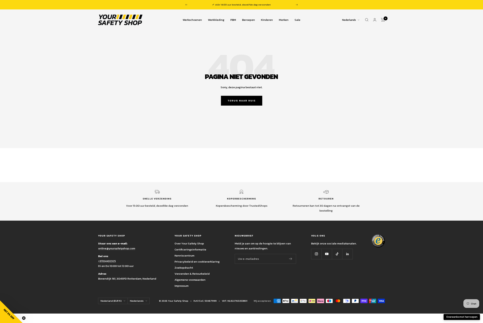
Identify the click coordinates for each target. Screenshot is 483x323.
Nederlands (349, 20)
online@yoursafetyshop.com (116, 248)
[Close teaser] (24, 318)
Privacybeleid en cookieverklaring (197, 261)
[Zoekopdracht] (366, 20)
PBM (233, 20)
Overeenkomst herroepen (461, 317)
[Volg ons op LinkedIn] (347, 254)
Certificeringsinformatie (190, 249)
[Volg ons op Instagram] (316, 254)
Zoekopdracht (184, 267)
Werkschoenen (192, 20)
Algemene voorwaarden (190, 279)
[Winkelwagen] (383, 20)
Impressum (181, 286)
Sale (297, 20)
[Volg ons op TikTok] (337, 254)
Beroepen (248, 20)
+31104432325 (107, 261)
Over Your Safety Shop (189, 243)
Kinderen (267, 20)
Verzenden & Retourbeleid (192, 273)
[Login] (374, 19)
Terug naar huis (242, 100)
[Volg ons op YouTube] (326, 254)
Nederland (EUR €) (111, 301)
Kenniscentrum (184, 255)
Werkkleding (216, 20)
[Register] (290, 258)
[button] (11, 311)
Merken (283, 20)
